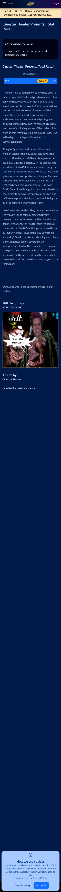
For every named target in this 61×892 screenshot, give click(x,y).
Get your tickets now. (40, 14)
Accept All (41, 885)
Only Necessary (22, 885)
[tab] (30, 44)
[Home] (30, 3)
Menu (10, 4)
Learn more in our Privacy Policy (30, 878)
